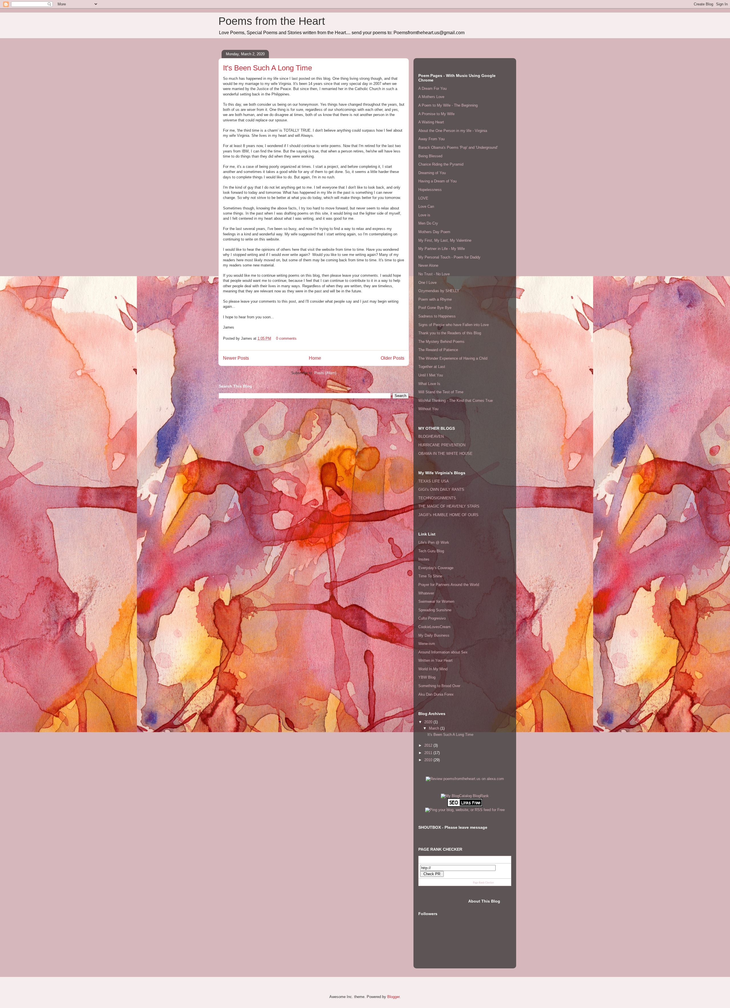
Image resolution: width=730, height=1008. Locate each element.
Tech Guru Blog (431, 551)
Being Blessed (430, 156)
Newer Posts (236, 358)
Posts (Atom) (325, 373)
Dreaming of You (432, 173)
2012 (428, 745)
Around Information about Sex (443, 652)
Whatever (426, 593)
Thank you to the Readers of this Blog (449, 333)
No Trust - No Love (434, 274)
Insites (423, 559)
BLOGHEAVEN (431, 436)
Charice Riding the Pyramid (440, 164)
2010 (428, 760)
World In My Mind (432, 669)
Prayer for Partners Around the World (448, 585)
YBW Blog (426, 677)
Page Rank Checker (483, 882)
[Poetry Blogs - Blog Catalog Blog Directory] (465, 796)
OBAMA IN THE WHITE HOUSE (445, 453)
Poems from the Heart (271, 21)
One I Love (427, 282)
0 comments (286, 338)
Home (315, 358)
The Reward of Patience (438, 350)
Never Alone (428, 265)
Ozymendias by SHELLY (438, 291)
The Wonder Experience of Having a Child (452, 358)
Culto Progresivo (432, 618)
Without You (428, 409)
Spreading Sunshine (434, 610)
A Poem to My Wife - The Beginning (448, 105)
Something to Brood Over (439, 686)
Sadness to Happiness (437, 316)
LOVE (423, 198)
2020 (428, 722)
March (434, 728)
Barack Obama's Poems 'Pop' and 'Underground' (458, 147)
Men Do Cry (428, 223)
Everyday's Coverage (435, 568)
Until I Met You (430, 375)
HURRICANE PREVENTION (441, 445)
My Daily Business (433, 635)
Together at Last (431, 366)
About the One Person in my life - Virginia (452, 131)
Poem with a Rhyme (435, 299)
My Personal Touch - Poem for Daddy (449, 257)
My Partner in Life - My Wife (441, 249)
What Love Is (429, 384)
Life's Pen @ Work (433, 542)
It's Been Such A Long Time (267, 68)
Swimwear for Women (436, 601)
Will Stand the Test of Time (440, 392)
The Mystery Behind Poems (441, 341)
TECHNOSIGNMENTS (437, 498)
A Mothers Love (431, 97)
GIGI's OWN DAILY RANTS (441, 489)
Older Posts (392, 358)
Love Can (426, 206)
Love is (424, 215)
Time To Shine (430, 576)
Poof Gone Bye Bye (434, 308)
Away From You (431, 139)
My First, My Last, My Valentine (444, 240)
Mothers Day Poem (434, 232)
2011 (428, 753)
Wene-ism (426, 644)
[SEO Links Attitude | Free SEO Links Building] (464, 805)
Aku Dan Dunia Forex (436, 694)
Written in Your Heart (435, 660)
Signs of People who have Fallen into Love (453, 325)
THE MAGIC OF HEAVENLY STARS (448, 506)
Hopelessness (430, 190)
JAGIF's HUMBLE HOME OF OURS (448, 515)
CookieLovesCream (434, 627)
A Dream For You (432, 88)
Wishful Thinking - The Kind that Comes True (455, 400)
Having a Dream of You (437, 181)
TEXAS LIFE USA (433, 481)
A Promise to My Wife (436, 114)
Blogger (393, 997)
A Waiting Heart (431, 122)
